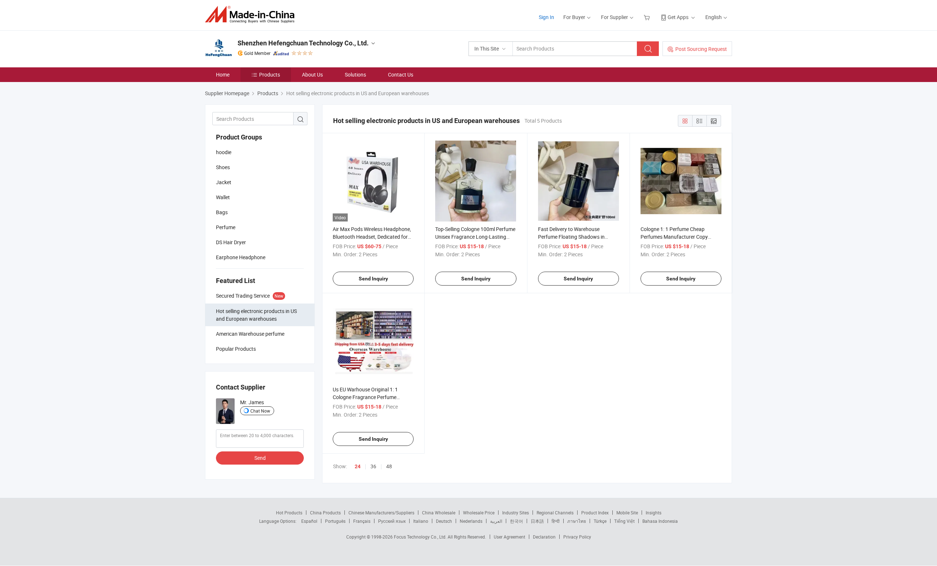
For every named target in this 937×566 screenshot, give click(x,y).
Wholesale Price (478, 512)
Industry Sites (515, 512)
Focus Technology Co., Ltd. (421, 537)
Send (260, 457)
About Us (312, 74)
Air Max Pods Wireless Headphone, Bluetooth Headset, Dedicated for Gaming (372, 237)
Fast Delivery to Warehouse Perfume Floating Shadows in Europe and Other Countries (571, 237)
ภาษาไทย (576, 521)
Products (269, 74)
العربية (496, 521)
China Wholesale (438, 512)
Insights (653, 512)
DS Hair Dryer (231, 242)
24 (358, 466)
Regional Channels (555, 512)
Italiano (420, 521)
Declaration (544, 537)
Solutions (355, 74)
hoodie (223, 152)
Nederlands (471, 521)
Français (361, 521)
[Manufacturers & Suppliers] (252, 14)
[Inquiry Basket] (648, 17)
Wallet (223, 197)
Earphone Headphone (240, 257)
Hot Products (289, 512)
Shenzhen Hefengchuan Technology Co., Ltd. (303, 43)
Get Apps (678, 17)
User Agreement (509, 537)
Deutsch (444, 521)
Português (335, 521)
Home (222, 74)
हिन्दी (556, 521)
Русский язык (392, 521)
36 (373, 466)
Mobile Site (627, 512)
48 (389, 466)
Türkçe (600, 521)
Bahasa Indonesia (660, 521)
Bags (222, 212)
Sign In (546, 17)
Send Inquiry (373, 279)
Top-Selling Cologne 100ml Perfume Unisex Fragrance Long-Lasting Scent (475, 237)
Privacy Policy (577, 537)
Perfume (225, 227)
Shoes (223, 167)
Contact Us (400, 74)
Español (309, 521)
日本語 (537, 521)
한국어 (516, 521)
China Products (325, 512)
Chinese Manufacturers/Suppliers (381, 512)
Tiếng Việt (624, 521)
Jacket (223, 182)
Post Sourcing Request (701, 48)
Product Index (595, 512)
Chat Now (260, 411)
